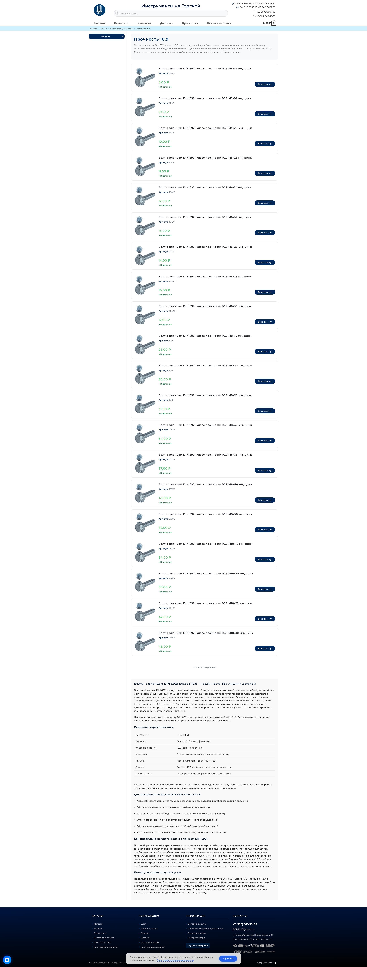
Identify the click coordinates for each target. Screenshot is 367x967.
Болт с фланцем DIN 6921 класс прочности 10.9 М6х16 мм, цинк (205, 217)
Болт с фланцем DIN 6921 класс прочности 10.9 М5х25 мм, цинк (205, 157)
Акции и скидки (150, 928)
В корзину (265, 84)
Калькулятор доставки (153, 947)
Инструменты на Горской (170, 6)
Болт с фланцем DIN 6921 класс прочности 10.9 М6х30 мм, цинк (205, 306)
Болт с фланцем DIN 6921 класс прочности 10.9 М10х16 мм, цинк (206, 543)
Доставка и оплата (104, 937)
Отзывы (145, 933)
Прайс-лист (100, 933)
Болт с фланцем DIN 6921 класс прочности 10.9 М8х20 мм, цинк (205, 365)
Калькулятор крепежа (106, 947)
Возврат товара (196, 937)
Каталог (98, 928)
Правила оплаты (197, 933)
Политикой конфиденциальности (175, 960)
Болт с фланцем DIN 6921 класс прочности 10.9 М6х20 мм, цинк (205, 246)
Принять (228, 958)
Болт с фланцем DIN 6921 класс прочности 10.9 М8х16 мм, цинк (205, 335)
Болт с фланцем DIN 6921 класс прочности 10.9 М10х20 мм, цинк (206, 573)
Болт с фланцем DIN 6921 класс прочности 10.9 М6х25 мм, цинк (205, 276)
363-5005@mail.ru (266, 12)
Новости (145, 937)
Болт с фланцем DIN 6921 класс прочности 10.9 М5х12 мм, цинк (205, 68)
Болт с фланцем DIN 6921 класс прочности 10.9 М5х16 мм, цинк (205, 98)
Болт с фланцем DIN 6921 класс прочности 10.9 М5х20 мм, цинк (205, 128)
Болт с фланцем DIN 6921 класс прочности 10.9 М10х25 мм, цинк (206, 603)
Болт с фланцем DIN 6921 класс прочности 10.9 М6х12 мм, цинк (205, 187)
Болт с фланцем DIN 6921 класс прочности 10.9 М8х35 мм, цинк (205, 454)
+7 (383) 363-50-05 (265, 16)
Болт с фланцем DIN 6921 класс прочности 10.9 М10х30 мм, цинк (206, 633)
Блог (143, 924)
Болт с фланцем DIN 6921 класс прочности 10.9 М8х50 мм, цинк (205, 514)
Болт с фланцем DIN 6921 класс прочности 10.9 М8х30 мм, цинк (205, 425)
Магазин (98, 924)
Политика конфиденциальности (205, 928)
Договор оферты (197, 924)
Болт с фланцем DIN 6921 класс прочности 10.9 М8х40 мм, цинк (205, 484)
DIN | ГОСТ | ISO (102, 942)
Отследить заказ (150, 942)
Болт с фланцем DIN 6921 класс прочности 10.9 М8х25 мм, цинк (205, 395)
